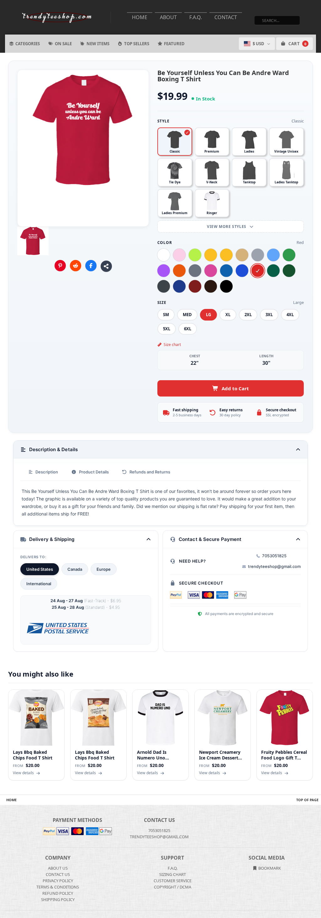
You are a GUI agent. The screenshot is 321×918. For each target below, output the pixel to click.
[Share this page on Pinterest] (60, 265)
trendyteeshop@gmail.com (274, 566)
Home (139, 17)
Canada (74, 569)
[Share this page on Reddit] (75, 265)
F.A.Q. (195, 17)
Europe (104, 569)
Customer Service (173, 880)
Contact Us (58, 874)
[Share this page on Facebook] (91, 265)
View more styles (227, 226)
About (168, 17)
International (38, 583)
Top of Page (307, 799)
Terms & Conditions (57, 887)
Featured (174, 43)
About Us (58, 868)
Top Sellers (136, 43)
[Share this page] (106, 266)
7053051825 (274, 555)
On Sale (63, 43)
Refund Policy (57, 893)
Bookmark (269, 868)
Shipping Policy (58, 899)
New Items (98, 43)
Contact (225, 17)
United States (39, 569)
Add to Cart (235, 388)
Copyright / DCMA (172, 887)
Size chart (172, 344)
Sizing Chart (172, 874)
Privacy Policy (58, 880)
